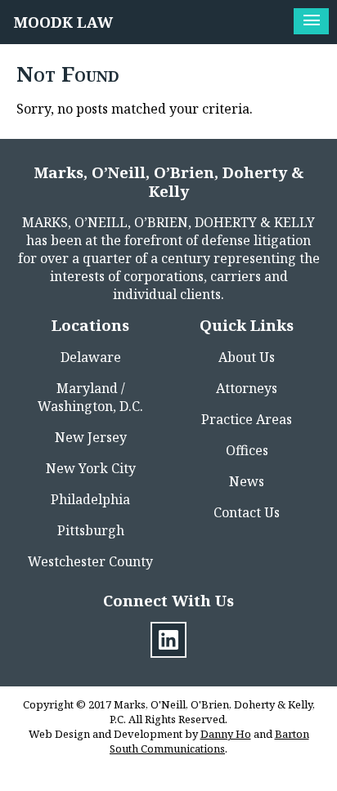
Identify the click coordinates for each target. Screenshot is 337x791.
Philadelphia (90, 499)
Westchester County (90, 561)
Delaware (91, 357)
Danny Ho (225, 733)
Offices (247, 450)
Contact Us (246, 512)
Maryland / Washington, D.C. (90, 397)
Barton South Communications (209, 741)
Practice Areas (246, 419)
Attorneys (246, 388)
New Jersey (91, 437)
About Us (246, 357)
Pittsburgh (90, 530)
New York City (91, 468)
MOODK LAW (63, 22)
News (246, 481)
